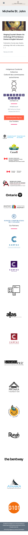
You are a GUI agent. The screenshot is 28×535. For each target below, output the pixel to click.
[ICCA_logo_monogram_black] (14, 81)
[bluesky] (14, 95)
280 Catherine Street (14, 109)
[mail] (19, 98)
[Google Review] (15, 98)
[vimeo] (12, 98)
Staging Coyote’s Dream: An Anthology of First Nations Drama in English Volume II (14, 36)
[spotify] (9, 98)
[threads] (11, 95)
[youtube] (23, 95)
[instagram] (5, 95)
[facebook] (8, 95)
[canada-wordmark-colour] (14, 127)
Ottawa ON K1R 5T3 (14, 111)
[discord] (20, 95)
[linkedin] (17, 95)
